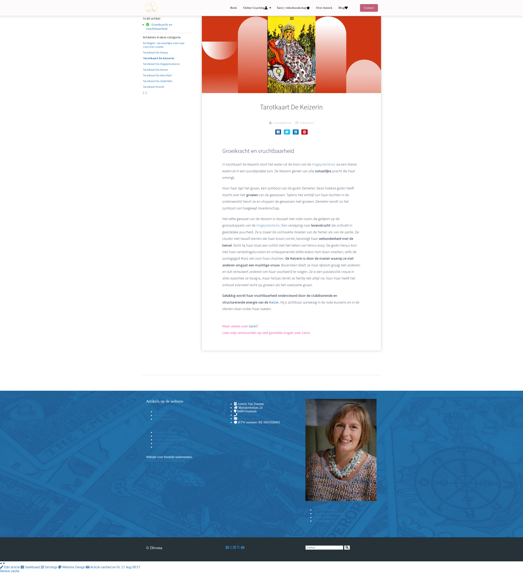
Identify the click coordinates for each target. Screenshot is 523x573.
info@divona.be (248, 418)
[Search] (347, 547)
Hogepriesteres (323, 164)
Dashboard (32, 567)
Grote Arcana (307, 122)
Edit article (12, 567)
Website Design (73, 567)
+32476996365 (248, 415)
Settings (51, 567)
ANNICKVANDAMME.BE (165, 460)
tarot (253, 326)
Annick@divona (282, 122)
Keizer (274, 302)
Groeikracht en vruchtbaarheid (159, 26)
